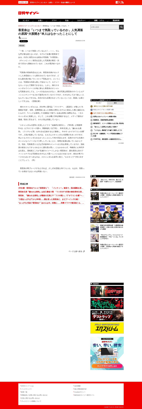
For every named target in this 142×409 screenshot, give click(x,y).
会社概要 (77, 386)
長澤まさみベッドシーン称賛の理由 (104, 116)
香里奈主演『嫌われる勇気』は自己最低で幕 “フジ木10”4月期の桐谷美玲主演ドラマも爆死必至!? (51, 192)
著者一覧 (24, 392)
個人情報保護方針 (80, 389)
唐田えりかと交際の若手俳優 (102, 106)
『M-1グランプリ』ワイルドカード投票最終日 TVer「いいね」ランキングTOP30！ (111, 237)
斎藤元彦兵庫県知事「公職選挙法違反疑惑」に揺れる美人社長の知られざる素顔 (111, 227)
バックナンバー (26, 389)
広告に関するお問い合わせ (30, 398)
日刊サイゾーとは (27, 386)
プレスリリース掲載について (31, 401)
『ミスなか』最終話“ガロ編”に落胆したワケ (107, 130)
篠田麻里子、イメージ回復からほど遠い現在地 (108, 123)
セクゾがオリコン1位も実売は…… (104, 113)
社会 (67, 20)
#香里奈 (21, 45)
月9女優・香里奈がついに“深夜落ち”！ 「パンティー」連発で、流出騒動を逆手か (51, 188)
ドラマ (54, 20)
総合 (115, 103)
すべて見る (119, 100)
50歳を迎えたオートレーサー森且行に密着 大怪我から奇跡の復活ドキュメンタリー (111, 195)
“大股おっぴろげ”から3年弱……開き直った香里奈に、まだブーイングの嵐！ (49, 199)
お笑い (40, 20)
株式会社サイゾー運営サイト (84, 395)
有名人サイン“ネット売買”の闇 (103, 109)
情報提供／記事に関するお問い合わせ (34, 395)
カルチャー (81, 20)
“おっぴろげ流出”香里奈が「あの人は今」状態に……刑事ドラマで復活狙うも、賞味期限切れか (51, 203)
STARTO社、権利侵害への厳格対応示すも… (107, 139)
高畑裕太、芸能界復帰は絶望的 (103, 120)
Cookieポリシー (79, 392)
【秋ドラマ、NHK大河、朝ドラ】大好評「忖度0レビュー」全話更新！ (111, 180)
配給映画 (116, 20)
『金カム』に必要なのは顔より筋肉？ (105, 127)
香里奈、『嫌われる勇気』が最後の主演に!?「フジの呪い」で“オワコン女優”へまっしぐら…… (51, 195)
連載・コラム (99, 20)
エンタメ (98, 103)
